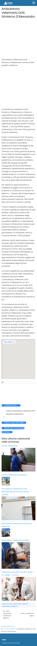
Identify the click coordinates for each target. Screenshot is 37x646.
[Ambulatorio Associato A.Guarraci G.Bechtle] (18, 532)
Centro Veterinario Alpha (27, 614)
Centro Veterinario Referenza (14, 475)
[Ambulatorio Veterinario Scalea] (18, 555)
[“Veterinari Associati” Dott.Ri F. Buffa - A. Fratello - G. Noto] (18, 589)
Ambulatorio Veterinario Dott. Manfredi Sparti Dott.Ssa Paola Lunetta (15, 491)
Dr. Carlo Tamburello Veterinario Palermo (7, 614)
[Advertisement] (18, 37)
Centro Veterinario (10, 446)
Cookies (5, 643)
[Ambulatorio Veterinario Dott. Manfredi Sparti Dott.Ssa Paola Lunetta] (18, 508)
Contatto (17, 643)
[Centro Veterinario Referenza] (18, 481)
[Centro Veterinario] (18, 459)
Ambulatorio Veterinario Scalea (15, 540)
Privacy (10, 643)
